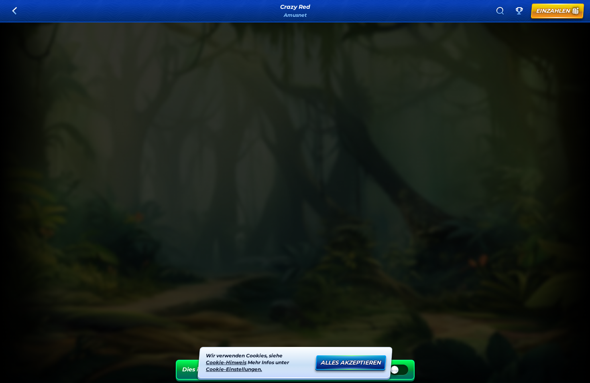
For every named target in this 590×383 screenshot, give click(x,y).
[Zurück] (14, 11)
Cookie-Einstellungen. (234, 369)
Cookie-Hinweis (226, 362)
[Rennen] (519, 11)
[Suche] (500, 11)
